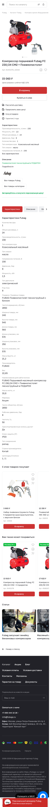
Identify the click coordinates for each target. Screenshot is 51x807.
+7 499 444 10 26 (9, 713)
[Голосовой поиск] (44, 4)
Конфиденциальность (11, 751)
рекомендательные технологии (15, 767)
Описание (30, 209)
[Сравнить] (41, 70)
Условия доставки (32, 670)
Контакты (7, 676)
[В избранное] (45, 70)
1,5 (17, 132)
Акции (18, 664)
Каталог (6, 664)
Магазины (21, 676)
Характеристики (12, 209)
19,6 (4, 393)
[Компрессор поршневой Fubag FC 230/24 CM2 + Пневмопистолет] (24, 36)
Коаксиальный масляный (28, 144)
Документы (31, 682)
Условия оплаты (10, 670)
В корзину (24, 90)
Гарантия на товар (11, 682)
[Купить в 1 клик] (33, 483)
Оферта (28, 751)
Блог (27, 664)
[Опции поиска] (38, 4)
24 (21, 135)
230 (29, 128)
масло (15, 147)
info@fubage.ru (9, 717)
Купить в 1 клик (24, 98)
